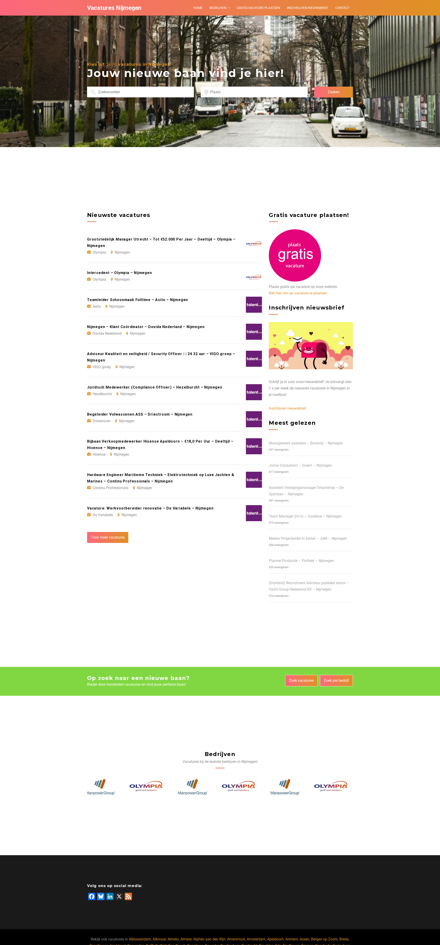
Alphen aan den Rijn (209, 939)
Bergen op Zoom (324, 939)
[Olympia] (104, 787)
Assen (304, 939)
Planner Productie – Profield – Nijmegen (301, 561)
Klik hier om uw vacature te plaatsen (298, 293)
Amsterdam (256, 939)
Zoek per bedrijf (336, 680)
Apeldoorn (275, 939)
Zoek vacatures (301, 680)
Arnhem (291, 939)
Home (198, 8)
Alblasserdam (140, 939)
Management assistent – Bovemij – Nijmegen (306, 443)
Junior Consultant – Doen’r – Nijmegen (300, 465)
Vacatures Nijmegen (114, 8)
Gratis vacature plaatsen (258, 8)
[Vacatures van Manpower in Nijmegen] (150, 787)
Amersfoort (236, 939)
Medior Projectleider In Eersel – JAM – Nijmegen (308, 538)
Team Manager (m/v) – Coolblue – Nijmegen (305, 516)
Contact (342, 8)
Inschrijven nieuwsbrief (307, 8)
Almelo (173, 939)
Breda (344, 939)
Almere (186, 939)
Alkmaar (159, 939)
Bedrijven (217, 8)
